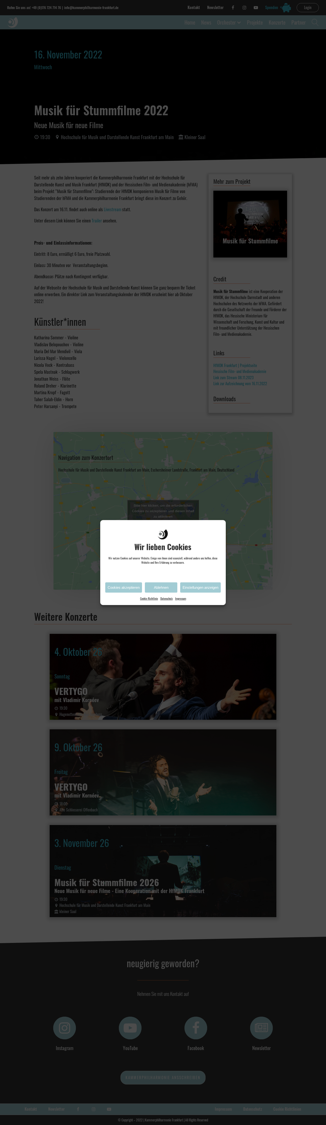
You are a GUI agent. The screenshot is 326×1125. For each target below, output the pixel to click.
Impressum (180, 598)
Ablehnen (161, 587)
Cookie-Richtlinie (149, 598)
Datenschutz (166, 598)
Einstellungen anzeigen (200, 587)
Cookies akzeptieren (124, 587)
